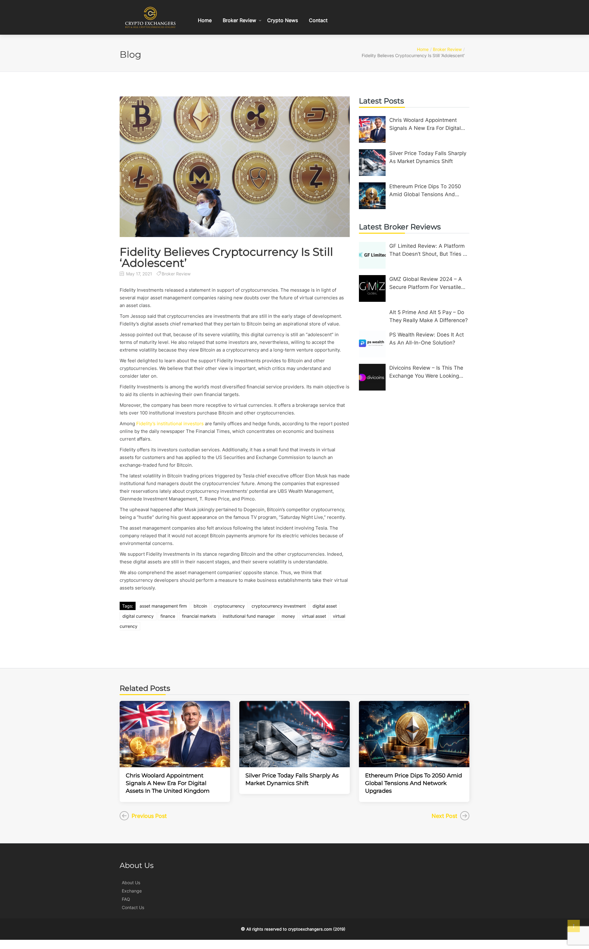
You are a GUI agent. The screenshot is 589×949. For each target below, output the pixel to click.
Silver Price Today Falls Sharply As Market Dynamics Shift (427, 157)
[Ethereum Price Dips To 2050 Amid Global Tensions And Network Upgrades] (372, 195)
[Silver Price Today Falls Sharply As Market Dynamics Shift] (372, 162)
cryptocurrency (229, 606)
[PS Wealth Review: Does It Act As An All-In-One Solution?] (372, 344)
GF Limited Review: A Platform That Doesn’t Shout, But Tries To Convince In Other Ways (429, 250)
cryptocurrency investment (279, 606)
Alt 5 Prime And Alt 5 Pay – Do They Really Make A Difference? (428, 316)
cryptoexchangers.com (310, 929)
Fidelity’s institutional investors (170, 423)
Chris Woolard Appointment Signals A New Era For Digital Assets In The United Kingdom (427, 124)
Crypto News (282, 20)
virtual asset (314, 616)
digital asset (325, 606)
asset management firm (163, 606)
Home (205, 20)
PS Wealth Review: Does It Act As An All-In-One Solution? (426, 339)
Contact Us (133, 907)
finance (167, 616)
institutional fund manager (249, 616)
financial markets (199, 616)
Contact (318, 20)
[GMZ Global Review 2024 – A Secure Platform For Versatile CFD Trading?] (372, 288)
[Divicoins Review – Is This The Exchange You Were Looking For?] (372, 377)
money (288, 616)
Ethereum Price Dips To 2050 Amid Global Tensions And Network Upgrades (425, 190)
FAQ (126, 899)
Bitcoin (200, 606)
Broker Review (239, 20)
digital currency (138, 616)
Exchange (132, 890)
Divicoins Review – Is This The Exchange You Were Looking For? (426, 372)
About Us (131, 882)
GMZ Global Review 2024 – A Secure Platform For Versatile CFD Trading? (425, 283)
